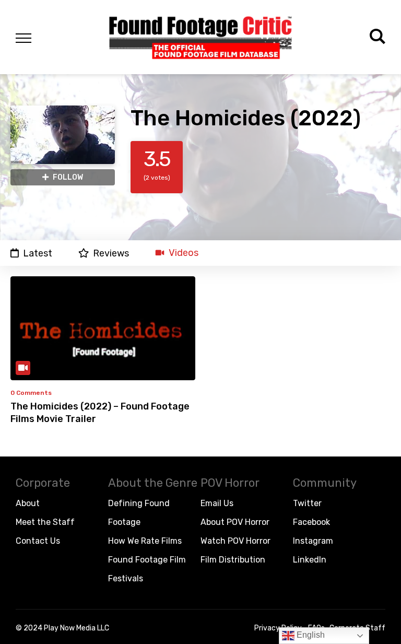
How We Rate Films (145, 541)
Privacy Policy (278, 628)
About (28, 503)
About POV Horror (234, 522)
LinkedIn (309, 560)
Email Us (216, 503)
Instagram (313, 541)
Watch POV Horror (235, 541)
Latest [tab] (37, 253)
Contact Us (38, 541)
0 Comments (31, 392)
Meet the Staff (45, 522)
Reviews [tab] (111, 253)
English (309, 634)
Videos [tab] (183, 253)
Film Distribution (232, 560)
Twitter (307, 503)
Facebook (311, 522)
